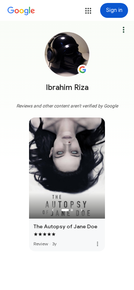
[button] (88, 10)
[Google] (21, 11)
